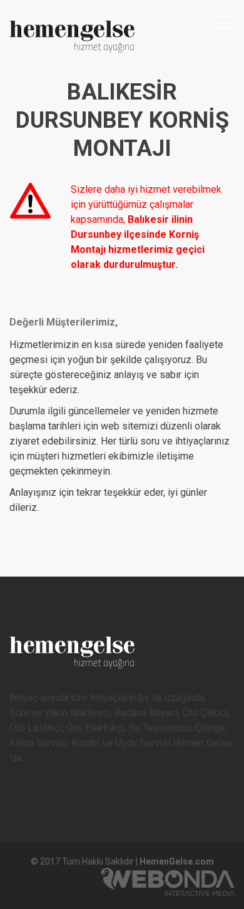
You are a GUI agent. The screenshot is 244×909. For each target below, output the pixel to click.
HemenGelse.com (177, 861)
